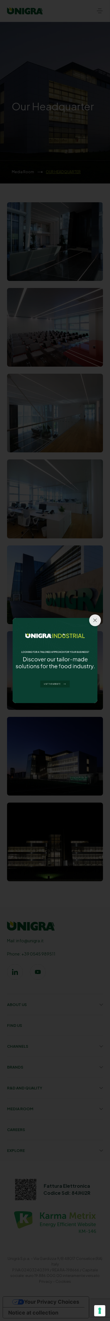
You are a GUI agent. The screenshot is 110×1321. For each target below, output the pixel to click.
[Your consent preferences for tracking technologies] (99, 1310)
